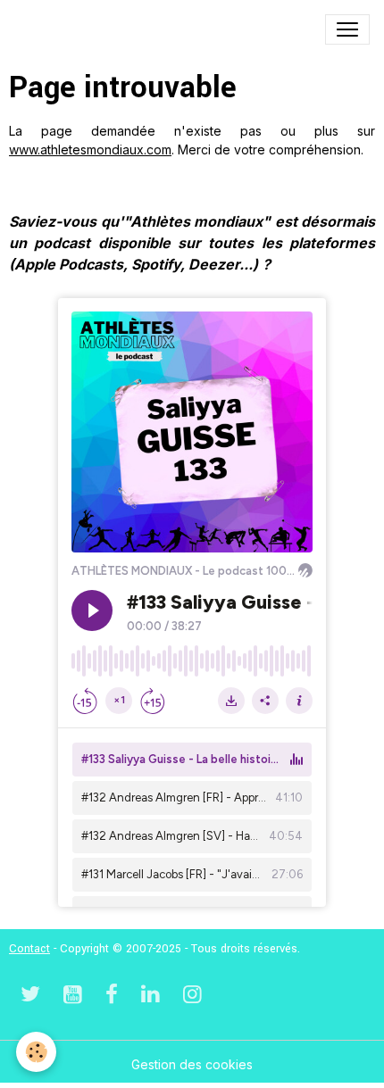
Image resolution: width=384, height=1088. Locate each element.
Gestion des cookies (192, 1064)
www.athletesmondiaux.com (90, 149)
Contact (29, 949)
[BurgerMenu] (347, 29)
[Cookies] (36, 1052)
